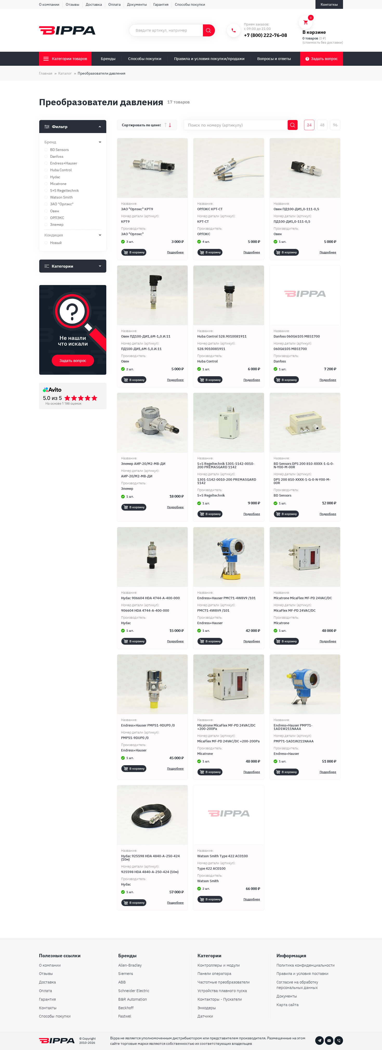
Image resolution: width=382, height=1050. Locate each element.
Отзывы (72, 4)
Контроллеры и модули (218, 965)
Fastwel (124, 1016)
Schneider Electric (133, 990)
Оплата (114, 4)
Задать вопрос (324, 58)
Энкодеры (206, 1007)
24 (309, 124)
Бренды (108, 58)
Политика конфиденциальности (305, 965)
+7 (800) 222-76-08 (265, 35)
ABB (122, 982)
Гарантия (160, 4)
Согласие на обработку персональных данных (297, 985)
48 (322, 124)
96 (335, 124)
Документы (137, 4)
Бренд (50, 142)
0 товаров (310, 38)
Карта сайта (287, 1004)
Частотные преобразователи (223, 982)
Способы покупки (190, 4)
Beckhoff (126, 1007)
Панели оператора (214, 973)
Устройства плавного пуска (222, 990)
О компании (49, 4)
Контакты (48, 1007)
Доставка (94, 4)
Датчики (205, 1016)
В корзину (136, 252)
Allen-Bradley (130, 965)
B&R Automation (132, 999)
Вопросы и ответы (274, 58)
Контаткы (329, 4)
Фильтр (60, 126)
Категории (62, 266)
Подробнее (175, 252)
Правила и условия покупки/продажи (209, 58)
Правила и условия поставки (302, 973)
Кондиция (53, 235)
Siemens (125, 973)
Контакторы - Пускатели (219, 999)
